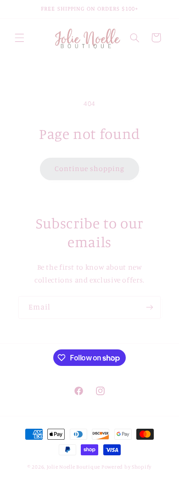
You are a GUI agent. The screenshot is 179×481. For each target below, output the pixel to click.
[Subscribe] (149, 307)
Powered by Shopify (126, 467)
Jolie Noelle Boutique (73, 467)
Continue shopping (90, 168)
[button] (19, 37)
